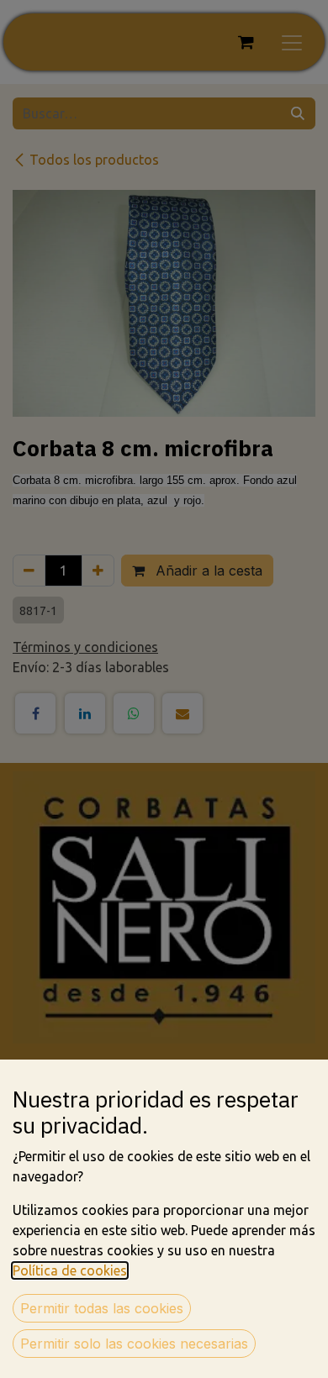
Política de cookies (70, 1270)
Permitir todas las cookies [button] (101, 1308)
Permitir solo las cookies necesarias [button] (134, 1343)
